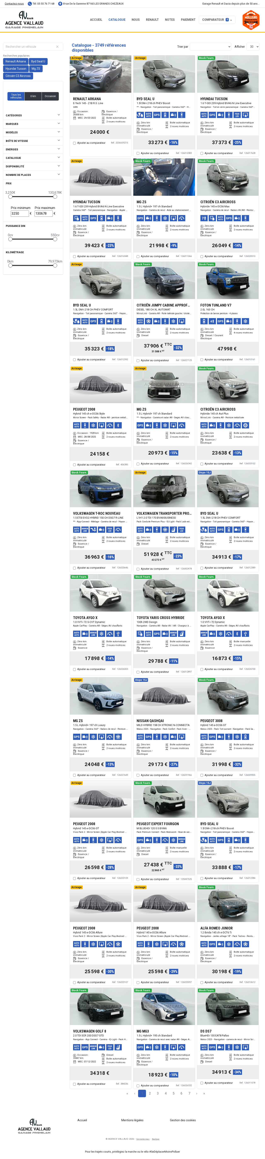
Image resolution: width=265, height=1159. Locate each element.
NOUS (136, 19)
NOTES (170, 19)
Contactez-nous (14, 3)
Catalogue (116, 19)
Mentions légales (132, 1120)
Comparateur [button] (215, 19)
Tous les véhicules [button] (16, 96)
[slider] (10, 197)
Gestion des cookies (183, 1120)
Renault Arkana (16, 61)
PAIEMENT (188, 19)
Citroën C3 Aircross (18, 76)
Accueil (96, 19)
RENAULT (152, 19)
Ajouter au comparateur (91, 142)
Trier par (182, 46)
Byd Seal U (38, 61)
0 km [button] (33, 96)
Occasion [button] (50, 96)
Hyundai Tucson (16, 68)
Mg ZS (36, 68)
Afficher (240, 46)
